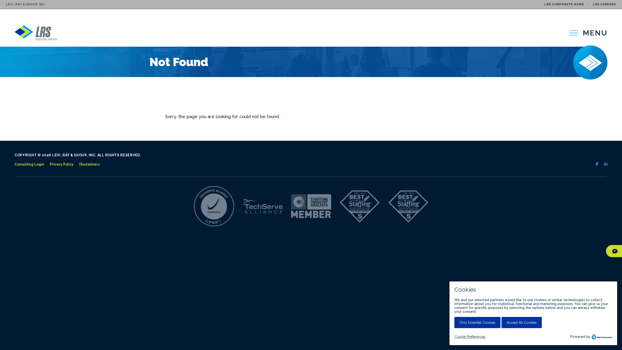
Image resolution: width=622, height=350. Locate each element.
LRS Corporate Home (564, 4)
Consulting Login (29, 164)
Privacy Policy (62, 164)
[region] (588, 33)
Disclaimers (89, 164)
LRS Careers (604, 4)
